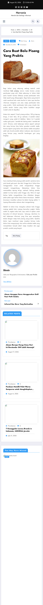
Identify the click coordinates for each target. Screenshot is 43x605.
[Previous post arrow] (38, 294)
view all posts (7, 281)
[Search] (33, 21)
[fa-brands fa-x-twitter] (19, 7)
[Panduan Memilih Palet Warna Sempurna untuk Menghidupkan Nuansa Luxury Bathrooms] (21, 372)
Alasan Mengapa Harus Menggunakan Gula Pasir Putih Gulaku (21, 295)
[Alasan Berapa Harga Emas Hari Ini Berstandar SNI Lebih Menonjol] (21, 330)
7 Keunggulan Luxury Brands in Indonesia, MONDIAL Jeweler (19, 429)
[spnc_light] (38, 21)
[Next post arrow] (38, 303)
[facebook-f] (16, 7)
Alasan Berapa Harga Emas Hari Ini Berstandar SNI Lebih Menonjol (20, 346)
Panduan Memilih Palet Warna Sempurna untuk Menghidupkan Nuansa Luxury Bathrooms (19, 388)
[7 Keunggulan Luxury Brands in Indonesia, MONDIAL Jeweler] (21, 414)
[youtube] (27, 7)
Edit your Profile (31, 274)
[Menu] (4, 21)
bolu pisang (14, 91)
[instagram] (24, 7)
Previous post (8, 291)
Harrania (21, 12)
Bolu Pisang (24, 41)
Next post (7, 301)
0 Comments (23, 45)
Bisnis (6, 41)
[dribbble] (21, 7)
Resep (12, 41)
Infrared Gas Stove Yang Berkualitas (18, 304)
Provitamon (11, 342)
